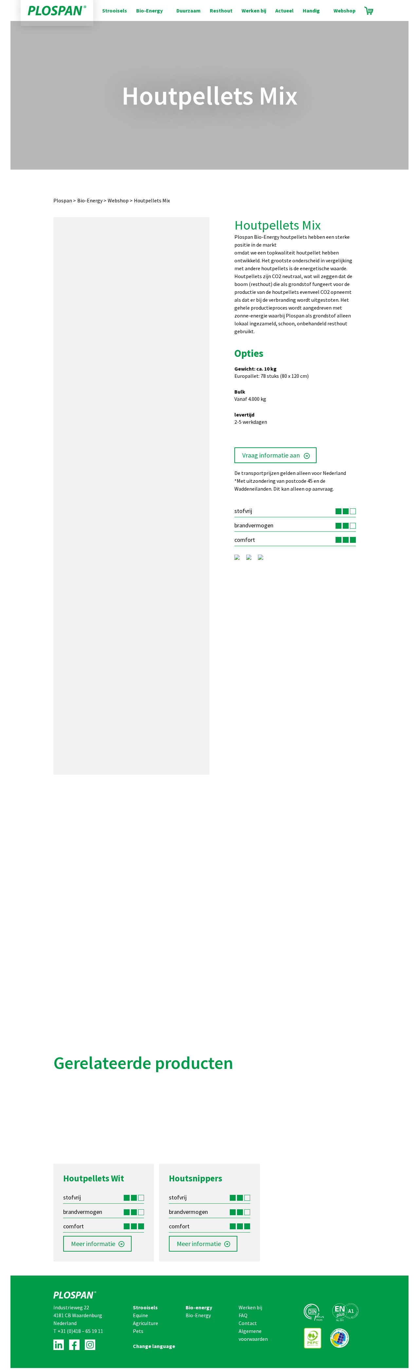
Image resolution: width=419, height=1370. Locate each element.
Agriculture (145, 1323)
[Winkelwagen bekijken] (368, 10)
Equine (140, 1315)
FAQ (243, 1315)
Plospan (62, 200)
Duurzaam (188, 10)
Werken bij (254, 10)
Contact (248, 1323)
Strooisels (114, 10)
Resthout (221, 10)
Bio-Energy (149, 10)
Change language (154, 1346)
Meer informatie (93, 1243)
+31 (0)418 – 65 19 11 (80, 1331)
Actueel (284, 10)
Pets (138, 1331)
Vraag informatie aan (271, 455)
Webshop (344, 10)
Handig (311, 10)
